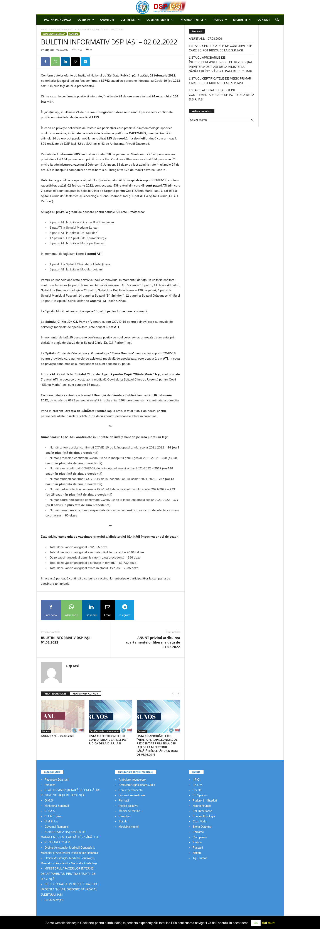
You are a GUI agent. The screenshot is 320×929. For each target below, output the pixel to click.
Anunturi (107, 20)
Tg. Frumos (200, 858)
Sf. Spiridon (200, 795)
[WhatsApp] (55, 61)
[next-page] (178, 693)
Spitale (123, 821)
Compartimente (158, 20)
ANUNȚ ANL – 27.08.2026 (57, 736)
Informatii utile (192, 20)
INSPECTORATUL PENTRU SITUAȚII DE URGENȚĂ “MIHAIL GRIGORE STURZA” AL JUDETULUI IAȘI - (69, 889)
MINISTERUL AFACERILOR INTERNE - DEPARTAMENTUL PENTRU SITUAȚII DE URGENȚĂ (68, 874)
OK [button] (256, 923)
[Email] (75, 61)
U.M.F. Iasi (52, 821)
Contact (264, 20)
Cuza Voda (199, 821)
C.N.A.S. (50, 811)
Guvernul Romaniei (57, 826)
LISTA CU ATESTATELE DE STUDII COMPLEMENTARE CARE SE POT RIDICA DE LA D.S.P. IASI (221, 95)
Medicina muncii (129, 826)
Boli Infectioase (202, 811)
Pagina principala (57, 20)
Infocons (50, 784)
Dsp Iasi (49, 49)
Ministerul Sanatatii (57, 805)
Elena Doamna (202, 826)
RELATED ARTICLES (55, 693)
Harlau (197, 852)
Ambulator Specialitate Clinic (137, 784)
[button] (277, 20)
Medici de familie (129, 811)
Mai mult (268, 923)
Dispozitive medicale (132, 795)
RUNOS (218, 20)
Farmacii (124, 800)
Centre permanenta (131, 790)
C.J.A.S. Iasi (53, 816)
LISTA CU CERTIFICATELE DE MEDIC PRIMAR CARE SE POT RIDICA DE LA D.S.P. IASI (220, 81)
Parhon (197, 842)
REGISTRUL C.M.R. (58, 842)
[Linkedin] (65, 61)
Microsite (240, 20)
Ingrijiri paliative (128, 805)
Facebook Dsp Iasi (56, 779)
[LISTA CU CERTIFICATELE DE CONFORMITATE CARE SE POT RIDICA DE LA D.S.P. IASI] (110, 716)
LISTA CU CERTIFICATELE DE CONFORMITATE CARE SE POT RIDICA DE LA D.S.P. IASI (108, 739)
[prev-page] (173, 693)
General (73, 33)
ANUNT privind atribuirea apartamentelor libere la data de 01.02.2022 (152, 642)
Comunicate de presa (62, 29)
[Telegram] (85, 61)
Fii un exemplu (54, 900)
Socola (197, 790)
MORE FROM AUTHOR (85, 693)
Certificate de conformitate (104, 731)
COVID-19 (83, 20)
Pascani (198, 847)
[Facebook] (45, 61)
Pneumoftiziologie (204, 816)
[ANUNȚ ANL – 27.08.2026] (62, 716)
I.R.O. (196, 779)
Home (44, 29)
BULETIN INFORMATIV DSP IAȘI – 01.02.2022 (66, 639)
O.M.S (49, 800)
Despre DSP (128, 20)
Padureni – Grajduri (205, 800)
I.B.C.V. (198, 784)
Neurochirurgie (202, 805)
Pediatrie (198, 832)
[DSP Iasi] (160, 7)
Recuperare (200, 837)
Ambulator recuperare (132, 779)
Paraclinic (125, 816)
